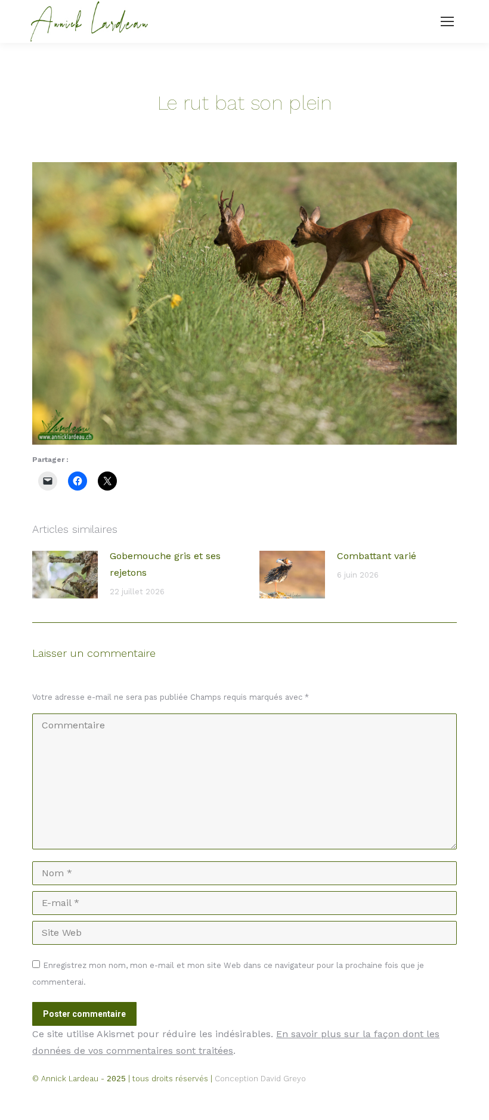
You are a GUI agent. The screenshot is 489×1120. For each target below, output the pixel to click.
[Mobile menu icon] (447, 21)
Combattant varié (376, 555)
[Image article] (65, 574)
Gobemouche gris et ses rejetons (165, 564)
